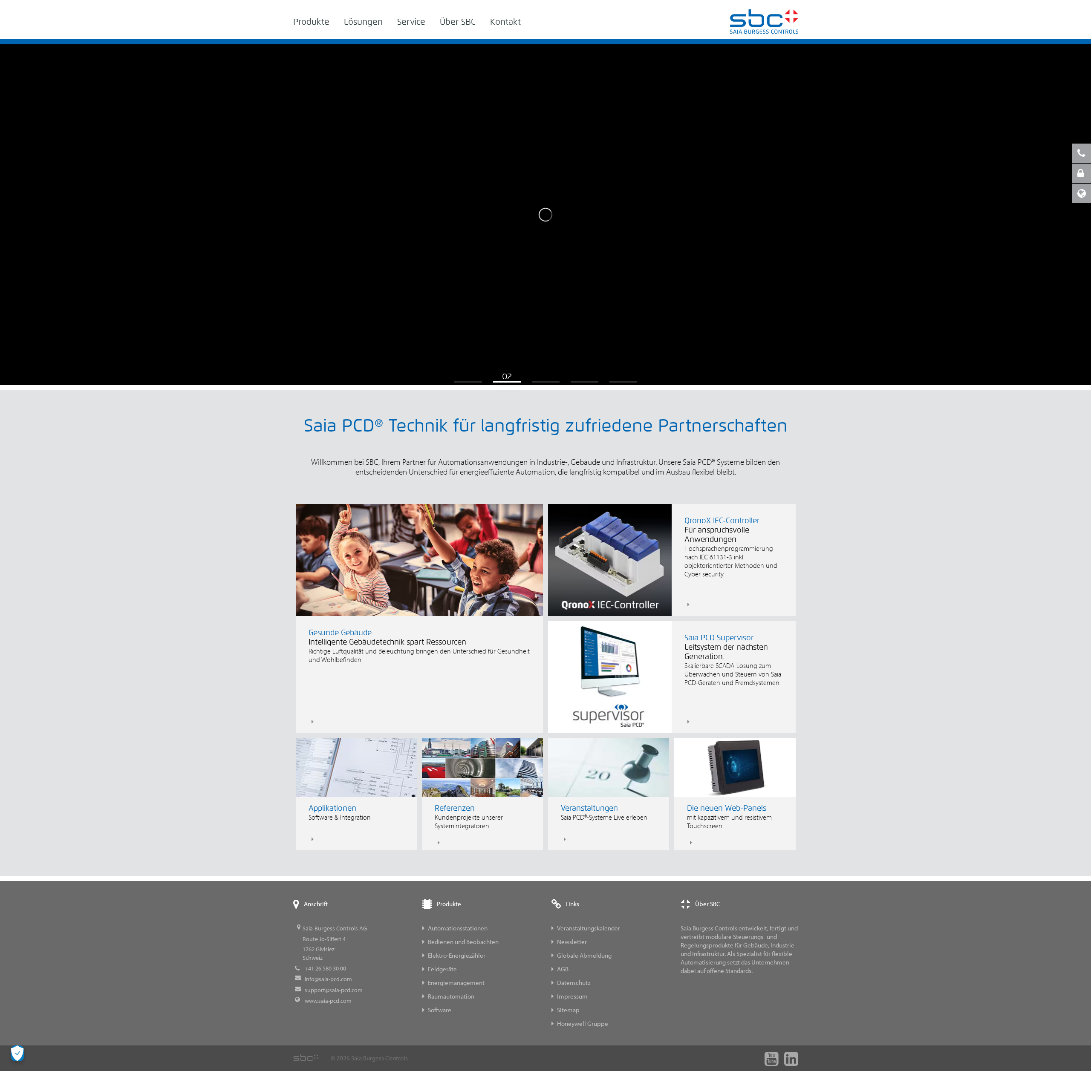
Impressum (572, 996)
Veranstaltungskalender (588, 928)
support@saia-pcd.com (334, 990)
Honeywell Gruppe (582, 1023)
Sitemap (568, 1010)
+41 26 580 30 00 (325, 968)
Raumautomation (451, 996)
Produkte (311, 22)
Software (439, 1010)
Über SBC (458, 22)
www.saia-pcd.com (328, 1001)
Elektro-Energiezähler (456, 955)
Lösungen (363, 22)
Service (411, 22)
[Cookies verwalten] (17, 1053)
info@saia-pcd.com (328, 979)
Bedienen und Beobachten (463, 942)
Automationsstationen (458, 928)
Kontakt (505, 22)
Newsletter (572, 942)
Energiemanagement (456, 983)
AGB (563, 969)
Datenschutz (573, 983)
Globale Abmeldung (584, 955)
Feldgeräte (442, 969)
